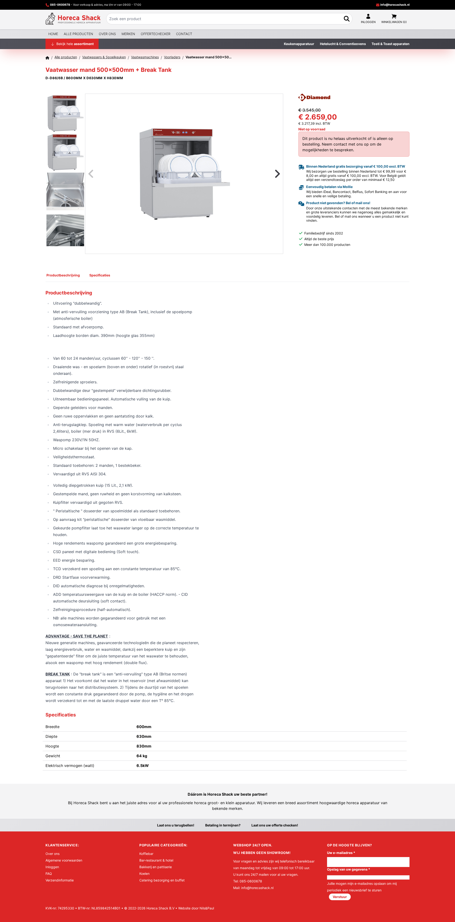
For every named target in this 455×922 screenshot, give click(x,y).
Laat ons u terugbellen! (175, 825)
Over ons (107, 34)
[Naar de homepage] (73, 19)
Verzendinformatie (60, 880)
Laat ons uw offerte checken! (274, 825)
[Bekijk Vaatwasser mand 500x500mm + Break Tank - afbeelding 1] (65, 113)
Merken (128, 34)
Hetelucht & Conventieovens (343, 44)
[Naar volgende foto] (271, 174)
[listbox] (184, 174)
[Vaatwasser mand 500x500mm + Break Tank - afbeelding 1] (184, 173)
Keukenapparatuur (299, 44)
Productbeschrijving (63, 275)
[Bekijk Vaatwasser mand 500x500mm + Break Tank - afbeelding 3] (65, 191)
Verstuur (340, 897)
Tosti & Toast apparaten (391, 44)
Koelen (144, 874)
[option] (184, 174)
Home (53, 34)
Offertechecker (155, 34)
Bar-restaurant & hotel (156, 860)
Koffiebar (146, 854)
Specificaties (99, 275)
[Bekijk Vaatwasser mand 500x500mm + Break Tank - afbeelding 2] (65, 152)
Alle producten (78, 34)
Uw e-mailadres (341, 853)
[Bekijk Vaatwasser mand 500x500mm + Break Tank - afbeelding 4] (65, 230)
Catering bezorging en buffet (162, 880)
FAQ (49, 874)
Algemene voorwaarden (64, 860)
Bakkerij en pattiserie (155, 867)
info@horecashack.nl (395, 4)
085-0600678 (60, 4)
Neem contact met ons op (345, 144)
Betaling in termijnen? (223, 825)
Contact (184, 34)
